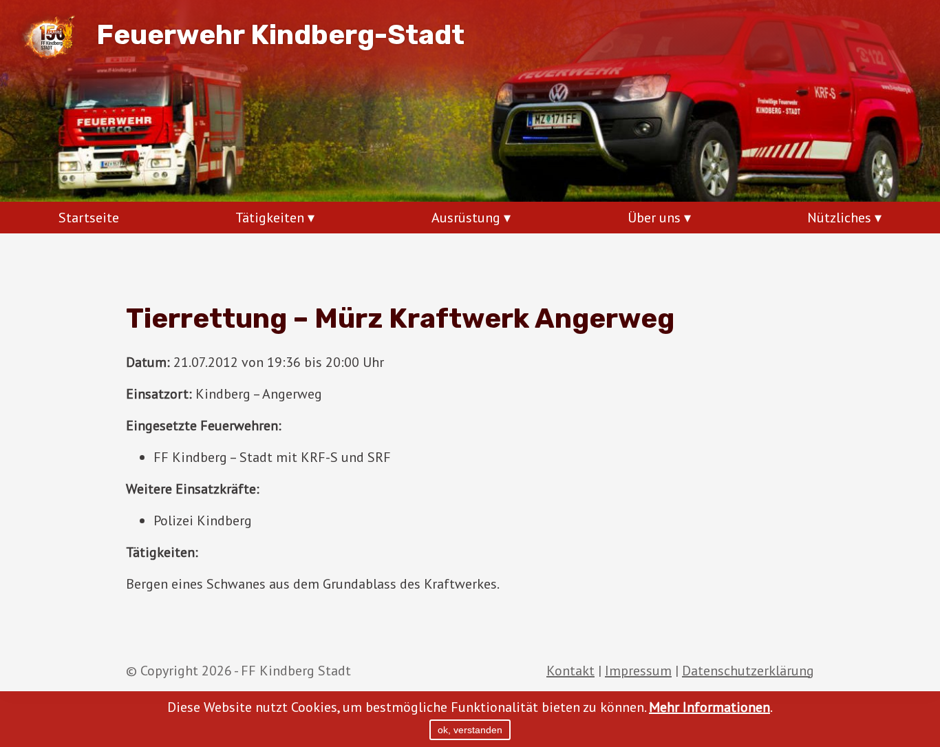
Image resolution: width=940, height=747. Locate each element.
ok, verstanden (470, 729)
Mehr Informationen (709, 707)
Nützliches (839, 218)
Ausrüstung (465, 218)
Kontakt (570, 671)
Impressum (638, 671)
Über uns (654, 218)
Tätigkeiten (269, 218)
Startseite (88, 218)
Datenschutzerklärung (748, 671)
